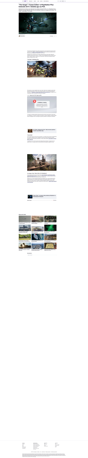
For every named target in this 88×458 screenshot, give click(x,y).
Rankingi (45, 445)
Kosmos (23, 444)
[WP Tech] (26, 1)
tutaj (35, 456)
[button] (60, 1)
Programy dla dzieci (35, 447)
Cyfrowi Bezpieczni (24, 447)
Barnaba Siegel (22, 35)
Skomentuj (55, 200)
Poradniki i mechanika (57, 444)
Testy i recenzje (45, 444)
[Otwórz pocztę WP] (58, 1)
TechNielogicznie (23, 448)
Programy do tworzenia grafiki (36, 448)
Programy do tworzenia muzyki (36, 444)
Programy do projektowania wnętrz (36, 445)
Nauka (23, 445)
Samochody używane (57, 445)
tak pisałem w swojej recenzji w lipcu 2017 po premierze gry (40, 92)
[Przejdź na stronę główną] (23, 1)
